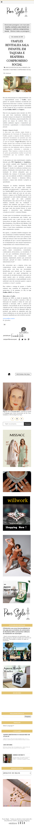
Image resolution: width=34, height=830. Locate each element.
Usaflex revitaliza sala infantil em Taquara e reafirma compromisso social (17, 52)
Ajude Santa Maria (7, 745)
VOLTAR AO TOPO (10, 821)
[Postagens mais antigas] (23, 375)
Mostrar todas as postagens (19, 31)
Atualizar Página (23, 821)
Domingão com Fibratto (19, 755)
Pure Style (5, 819)
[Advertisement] (17, 357)
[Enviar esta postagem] (4, 324)
